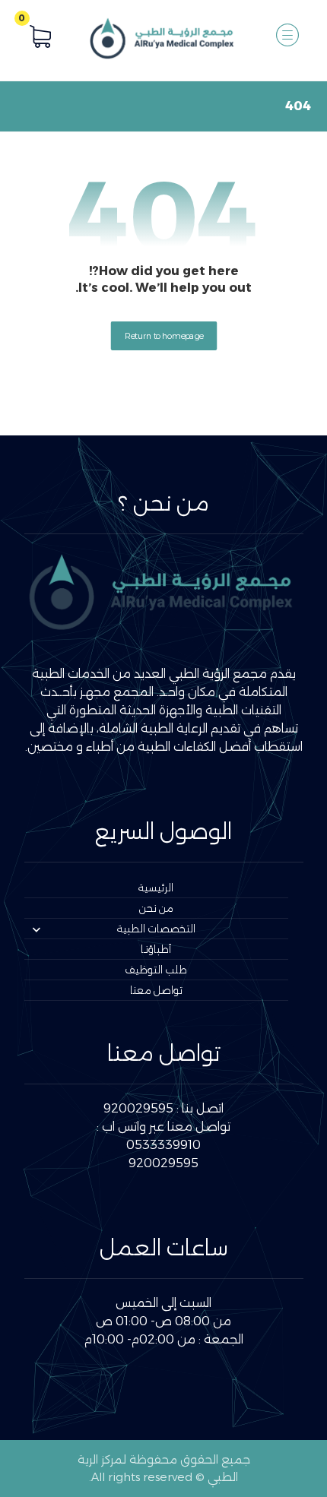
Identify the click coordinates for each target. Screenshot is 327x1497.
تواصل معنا (156, 990)
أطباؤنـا (156, 949)
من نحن (156, 908)
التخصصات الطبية (156, 929)
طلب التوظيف (156, 970)
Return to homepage (163, 335)
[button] (287, 35)
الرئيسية (155, 887)
